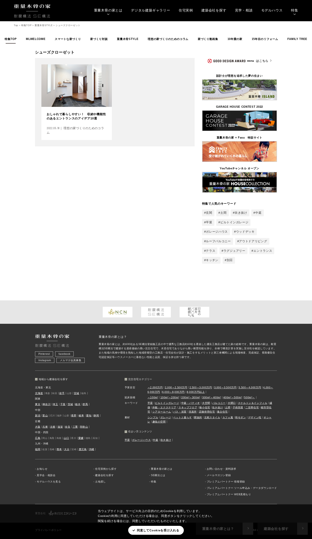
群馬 (85, 404)
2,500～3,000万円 (201, 387)
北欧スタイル (212, 417)
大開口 (232, 403)
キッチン (212, 260)
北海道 (39, 393)
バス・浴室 (180, 411)
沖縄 (91, 449)
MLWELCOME (35, 39)
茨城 (70, 404)
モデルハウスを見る (49, 481)
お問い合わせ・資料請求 (221, 468)
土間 (223, 212)
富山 (45, 415)
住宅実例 (186, 10)
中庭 (258, 212)
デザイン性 (254, 417)
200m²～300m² (190, 397)
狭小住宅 (204, 407)
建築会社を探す (213, 10)
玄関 (209, 212)
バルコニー (219, 403)
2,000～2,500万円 (176, 387)
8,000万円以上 (196, 391)
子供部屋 (238, 407)
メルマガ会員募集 (70, 360)
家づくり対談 (99, 39)
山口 (66, 438)
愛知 (88, 415)
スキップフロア (187, 407)
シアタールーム (161, 411)
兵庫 (45, 426)
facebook (64, 353)
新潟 (37, 415)
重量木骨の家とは (108, 10)
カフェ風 (227, 417)
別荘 (230, 260)
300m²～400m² (211, 397)
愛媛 (81, 438)
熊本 (59, 449)
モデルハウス (272, 10)
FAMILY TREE (297, 39)
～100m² (153, 397)
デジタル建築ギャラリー (150, 10)
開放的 (198, 417)
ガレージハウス (217, 231)
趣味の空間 (159, 421)
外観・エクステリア (164, 407)
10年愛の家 (235, 39)
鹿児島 (83, 449)
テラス (210, 250)
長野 (73, 415)
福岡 (37, 449)
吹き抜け (241, 212)
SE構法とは (158, 475)
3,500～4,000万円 (250, 387)
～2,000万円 (155, 387)
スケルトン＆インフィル (252, 403)
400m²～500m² (232, 397)
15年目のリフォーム (265, 39)
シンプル (153, 417)
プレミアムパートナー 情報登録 (226, 481)
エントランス (262, 250)
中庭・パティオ (190, 403)
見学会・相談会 (46, 475)
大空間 (206, 403)
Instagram (44, 360)
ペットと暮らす (182, 417)
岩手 (62, 393)
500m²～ (249, 397)
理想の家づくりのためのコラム (168, 39)
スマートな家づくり (68, 39)
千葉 (63, 404)
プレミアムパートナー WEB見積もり (229, 494)
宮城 (76, 393)
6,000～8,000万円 (173, 391)
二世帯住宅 (252, 407)
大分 (66, 449)
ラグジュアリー (234, 250)
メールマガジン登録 (219, 475)
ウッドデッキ (245, 231)
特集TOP (11, 39)
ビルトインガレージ (234, 222)
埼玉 (55, 404)
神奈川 (46, 404)
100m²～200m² (169, 397)
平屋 (209, 222)
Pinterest (44, 353)
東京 (37, 404)
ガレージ (165, 417)
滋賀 (60, 426)
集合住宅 (222, 411)
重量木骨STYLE (127, 39)
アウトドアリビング (253, 241)
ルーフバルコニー (218, 241)
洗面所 (193, 411)
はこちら (262, 60)
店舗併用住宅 (207, 411)
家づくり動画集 (208, 39)
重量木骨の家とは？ (113, 336)
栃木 (77, 404)
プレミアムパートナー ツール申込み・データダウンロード (242, 488)
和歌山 (84, 426)
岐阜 (81, 415)
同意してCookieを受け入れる (158, 530)
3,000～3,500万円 (225, 387)
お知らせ (42, 468)
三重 (75, 426)
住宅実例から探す (106, 468)
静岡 (96, 415)
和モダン (240, 417)
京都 (52, 426)
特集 (294, 10)
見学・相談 (244, 10)
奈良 (67, 426)
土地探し (100, 481)
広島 (37, 438)
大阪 (37, 426)
